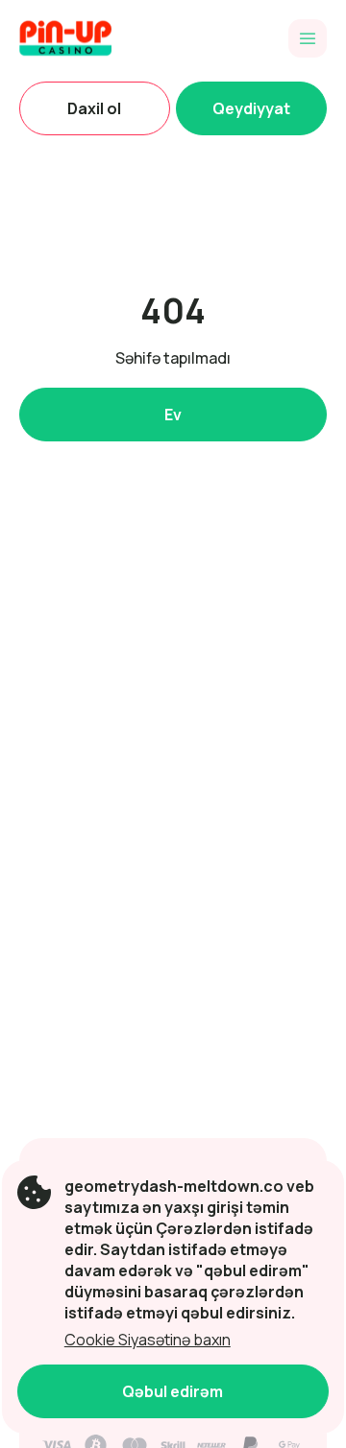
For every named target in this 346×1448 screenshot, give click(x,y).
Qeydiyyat (251, 108)
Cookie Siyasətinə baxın (147, 1339)
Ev (173, 414)
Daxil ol (94, 108)
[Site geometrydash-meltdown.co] (86, 38)
